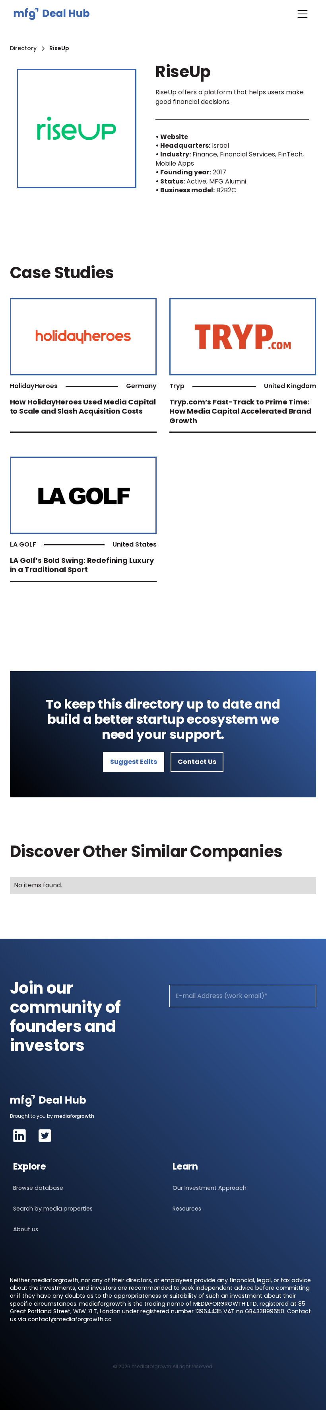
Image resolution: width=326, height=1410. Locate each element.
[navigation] (52, 14)
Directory (23, 48)
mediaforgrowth (74, 1116)
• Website (171, 136)
